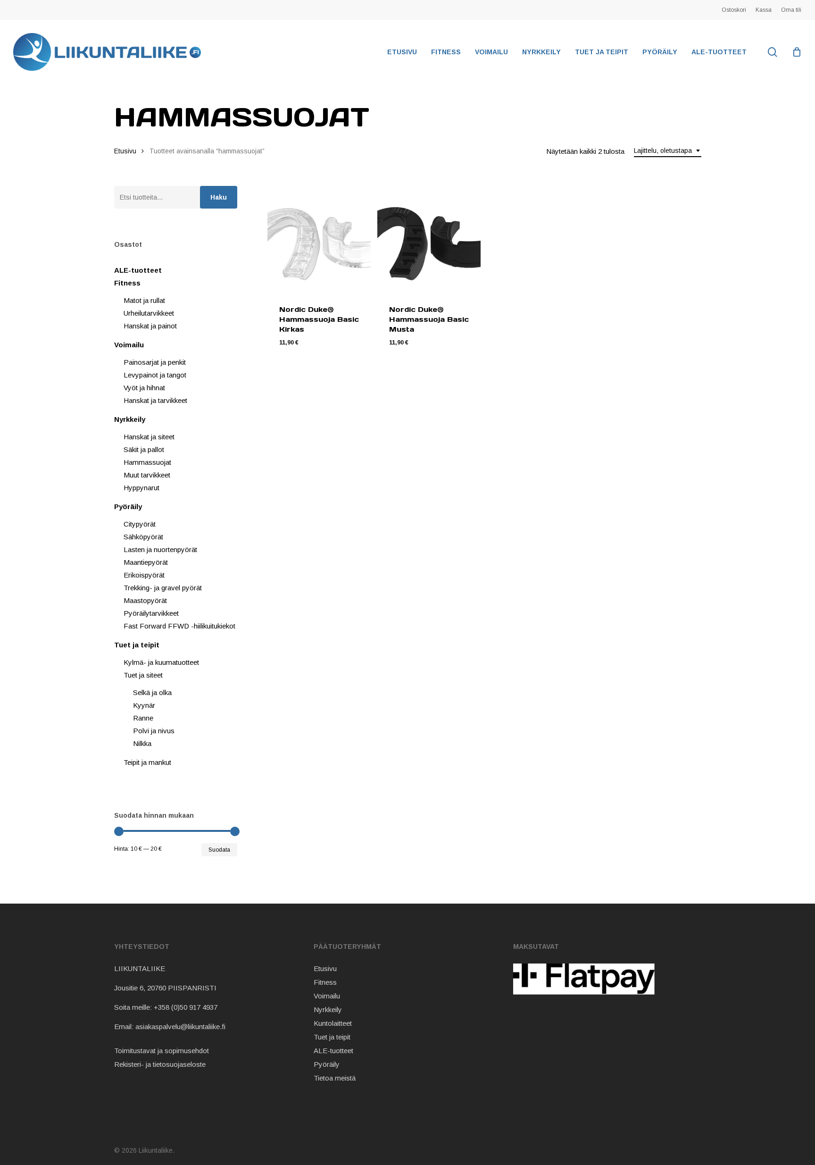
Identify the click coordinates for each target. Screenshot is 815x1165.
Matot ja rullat (144, 300)
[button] (322, 350)
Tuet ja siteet (143, 675)
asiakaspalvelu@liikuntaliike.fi (180, 1027)
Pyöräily (128, 507)
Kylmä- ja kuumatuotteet (161, 662)
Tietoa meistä (335, 1078)
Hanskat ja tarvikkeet (155, 400)
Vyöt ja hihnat (144, 388)
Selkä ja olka (152, 692)
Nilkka (142, 743)
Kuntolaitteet (333, 1023)
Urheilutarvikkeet (149, 313)
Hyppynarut (141, 488)
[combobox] (667, 150)
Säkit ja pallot (144, 449)
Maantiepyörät (146, 562)
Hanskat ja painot (150, 326)
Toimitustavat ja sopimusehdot (161, 1051)
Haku (218, 197)
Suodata (219, 850)
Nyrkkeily (129, 419)
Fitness (127, 283)
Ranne (143, 718)
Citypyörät (140, 524)
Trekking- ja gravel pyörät (163, 588)
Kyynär (144, 705)
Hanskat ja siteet (149, 437)
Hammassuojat (147, 462)
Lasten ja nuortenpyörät (160, 549)
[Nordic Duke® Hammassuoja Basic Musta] (429, 239)
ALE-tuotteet (138, 270)
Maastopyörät (145, 600)
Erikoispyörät (144, 575)
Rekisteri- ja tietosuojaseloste (160, 1064)
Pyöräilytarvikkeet (151, 613)
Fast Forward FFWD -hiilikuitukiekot (179, 626)
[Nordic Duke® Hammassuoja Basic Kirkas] (319, 239)
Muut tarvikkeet (147, 475)
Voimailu (129, 345)
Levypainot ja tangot (155, 375)
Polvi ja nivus (154, 731)
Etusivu (125, 151)
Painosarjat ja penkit (155, 362)
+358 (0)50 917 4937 (185, 1007)
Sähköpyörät (143, 537)
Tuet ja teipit (136, 645)
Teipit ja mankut (147, 762)
